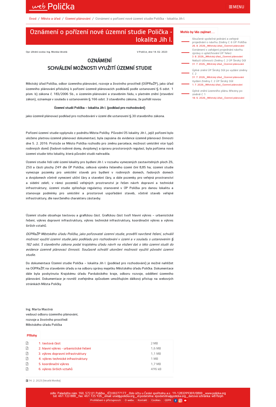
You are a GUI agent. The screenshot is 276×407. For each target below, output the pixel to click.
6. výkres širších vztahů (56, 369)
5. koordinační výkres (54, 364)
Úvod (32, 19)
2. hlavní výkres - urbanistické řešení (65, 348)
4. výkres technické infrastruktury (63, 359)
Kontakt (142, 400)
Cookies (156, 400)
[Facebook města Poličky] (176, 400)
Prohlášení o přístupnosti (105, 400)
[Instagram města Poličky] (180, 400)
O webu (129, 400)
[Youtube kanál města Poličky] (185, 400)
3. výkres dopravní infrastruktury (62, 354)
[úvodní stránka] (51, 7)
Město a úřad (50, 19)
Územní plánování (78, 19)
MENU (238, 6)
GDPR (168, 400)
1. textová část (50, 343)
